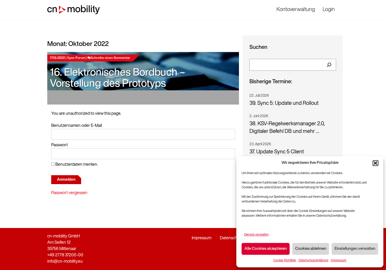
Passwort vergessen (69, 193)
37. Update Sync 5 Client (276, 152)
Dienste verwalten (256, 234)
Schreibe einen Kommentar (110, 58)
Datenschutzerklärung (313, 260)
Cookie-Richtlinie (284, 260)
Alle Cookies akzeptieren (265, 249)
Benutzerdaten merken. (76, 165)
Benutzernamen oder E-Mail (76, 126)
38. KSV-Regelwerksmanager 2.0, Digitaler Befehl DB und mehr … (287, 127)
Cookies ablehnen (310, 249)
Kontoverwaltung (296, 9)
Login (329, 9)
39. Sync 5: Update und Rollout (284, 103)
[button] (375, 163)
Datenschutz (231, 238)
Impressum (338, 260)
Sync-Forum (76, 58)
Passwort (59, 145)
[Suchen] (329, 64)
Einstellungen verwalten (355, 249)
